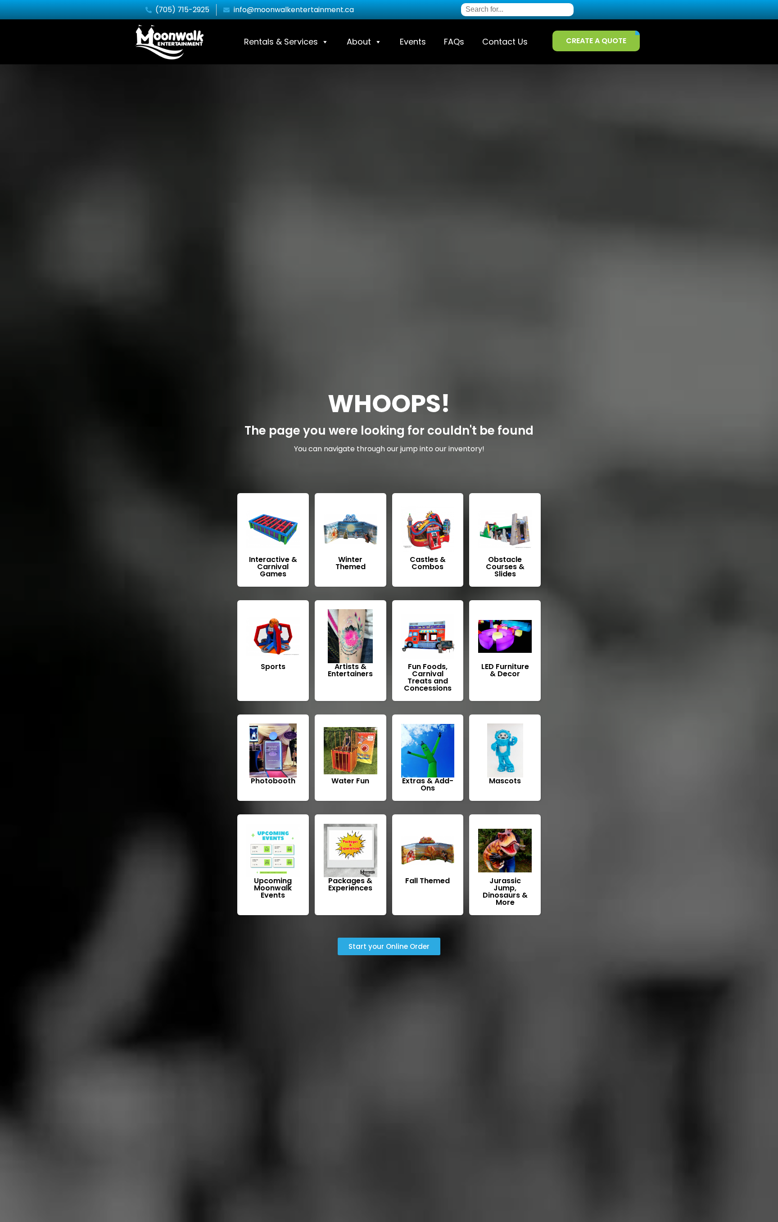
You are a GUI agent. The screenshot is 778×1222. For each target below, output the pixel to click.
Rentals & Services (281, 41)
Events (413, 41)
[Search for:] (517, 9)
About (359, 41)
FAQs (454, 41)
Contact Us (505, 41)
